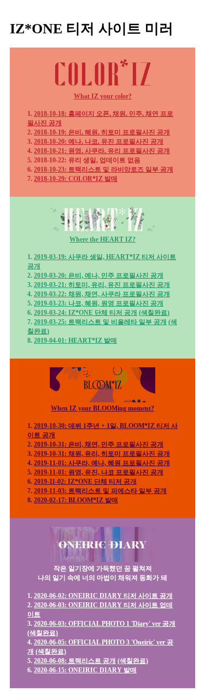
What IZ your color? (103, 96)
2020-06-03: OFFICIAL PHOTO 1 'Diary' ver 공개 (104, 623)
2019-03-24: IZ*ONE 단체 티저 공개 (85, 312)
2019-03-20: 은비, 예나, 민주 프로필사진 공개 (98, 275)
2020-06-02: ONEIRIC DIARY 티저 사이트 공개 (103, 596)
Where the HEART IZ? (102, 239)
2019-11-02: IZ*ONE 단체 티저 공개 (85, 481)
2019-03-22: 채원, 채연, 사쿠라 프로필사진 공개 (102, 294)
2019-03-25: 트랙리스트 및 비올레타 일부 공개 (100, 322)
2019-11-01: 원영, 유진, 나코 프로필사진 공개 (98, 472)
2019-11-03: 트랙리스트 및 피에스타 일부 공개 (100, 491)
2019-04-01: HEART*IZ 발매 (75, 340)
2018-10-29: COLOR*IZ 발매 (76, 179)
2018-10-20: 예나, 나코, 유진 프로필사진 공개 (98, 141)
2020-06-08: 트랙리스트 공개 (75, 661)
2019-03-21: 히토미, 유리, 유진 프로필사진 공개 (102, 285)
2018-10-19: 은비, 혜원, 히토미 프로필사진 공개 (102, 132)
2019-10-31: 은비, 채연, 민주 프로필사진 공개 (98, 444)
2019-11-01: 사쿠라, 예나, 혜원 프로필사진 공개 (102, 463)
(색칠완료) (154, 312)
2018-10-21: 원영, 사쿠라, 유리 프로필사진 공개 (102, 151)
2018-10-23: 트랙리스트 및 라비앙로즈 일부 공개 (103, 169)
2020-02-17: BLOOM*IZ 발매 (76, 500)
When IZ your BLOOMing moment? (102, 408)
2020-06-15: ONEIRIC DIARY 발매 (85, 670)
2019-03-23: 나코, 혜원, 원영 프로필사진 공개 (98, 303)
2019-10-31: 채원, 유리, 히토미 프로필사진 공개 (102, 453)
